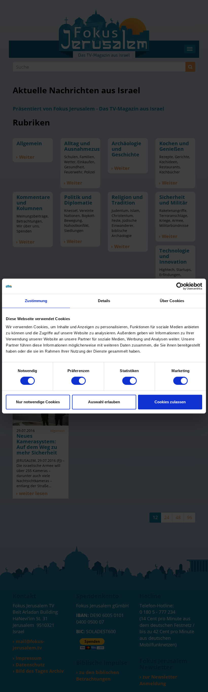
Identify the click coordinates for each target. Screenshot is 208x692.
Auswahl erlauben (104, 402)
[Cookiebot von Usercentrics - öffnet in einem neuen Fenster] (180, 286)
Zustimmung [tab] (36, 301)
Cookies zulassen (170, 402)
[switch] (78, 381)
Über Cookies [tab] (172, 301)
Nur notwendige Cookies (38, 402)
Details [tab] (104, 301)
